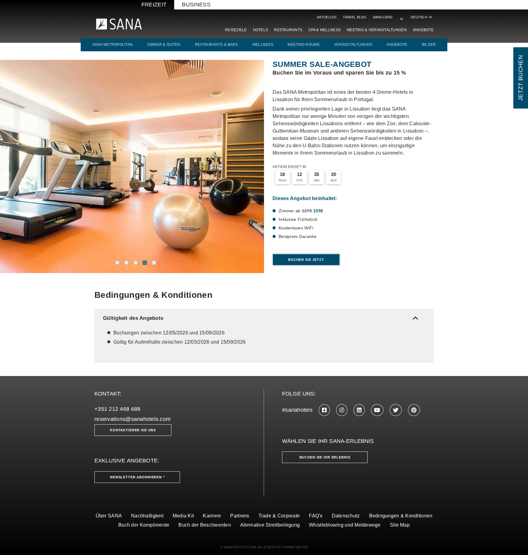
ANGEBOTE (397, 44)
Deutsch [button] (422, 17)
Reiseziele (236, 30)
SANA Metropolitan (112, 44)
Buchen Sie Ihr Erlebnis (324, 457)
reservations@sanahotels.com (132, 419)
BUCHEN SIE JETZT (306, 259)
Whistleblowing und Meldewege (345, 525)
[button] (401, 16)
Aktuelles (326, 17)
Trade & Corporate (279, 515)
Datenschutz (346, 515)
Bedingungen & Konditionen (401, 515)
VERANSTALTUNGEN (353, 44)
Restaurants (288, 30)
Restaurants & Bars (216, 44)
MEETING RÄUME (304, 44)
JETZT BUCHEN (520, 78)
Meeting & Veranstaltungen (377, 30)
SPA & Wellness (324, 30)
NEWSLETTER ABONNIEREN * (137, 477)
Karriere (212, 515)
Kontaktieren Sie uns (133, 430)
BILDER (429, 44)
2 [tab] (126, 263)
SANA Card (382, 17)
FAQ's (315, 515)
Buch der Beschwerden (204, 525)
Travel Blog (355, 17)
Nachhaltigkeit (147, 515)
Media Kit (183, 515)
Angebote (423, 30)
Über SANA (109, 515)
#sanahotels (297, 410)
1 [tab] (117, 263)
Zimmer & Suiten (163, 44)
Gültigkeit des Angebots (262, 318)
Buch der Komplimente (143, 525)
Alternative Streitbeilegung (270, 525)
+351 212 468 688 (117, 409)
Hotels (260, 30)
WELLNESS (262, 44)
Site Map (400, 525)
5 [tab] (154, 263)
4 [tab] (145, 263)
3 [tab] (136, 263)
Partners (239, 515)
